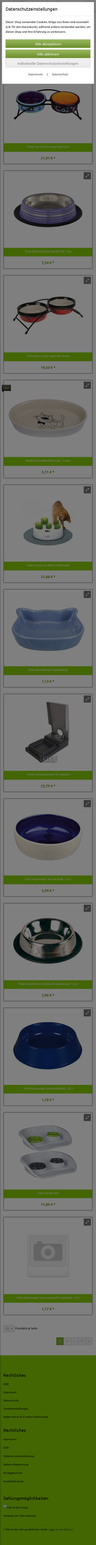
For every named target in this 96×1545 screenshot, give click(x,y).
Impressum (35, 74)
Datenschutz (60, 74)
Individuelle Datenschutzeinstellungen (48, 63)
